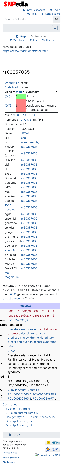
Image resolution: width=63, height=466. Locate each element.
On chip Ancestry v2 (42, 417)
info (10, 346)
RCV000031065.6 (19, 394)
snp (23, 137)
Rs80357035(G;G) (20, 320)
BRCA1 (24, 133)
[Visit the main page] (16, 3)
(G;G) (8, 96)
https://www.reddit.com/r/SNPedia (25, 51)
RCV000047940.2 (44, 394)
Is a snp (10, 408)
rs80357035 (29, 146)
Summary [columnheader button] (32, 91)
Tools (15, 434)
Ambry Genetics (28, 389)
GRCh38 (25, 119)
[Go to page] (56, 19)
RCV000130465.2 (19, 398)
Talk (34, 13)
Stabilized (11, 87)
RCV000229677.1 (44, 398)
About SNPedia (11, 457)
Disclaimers (9, 462)
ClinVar (25, 306)
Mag (19, 91)
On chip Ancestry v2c (20, 421)
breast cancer (12, 298)
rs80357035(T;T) (24, 115)
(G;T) (8, 105)
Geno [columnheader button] (8, 91)
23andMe (11, 250)
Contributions (52, 13)
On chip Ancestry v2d (20, 425)
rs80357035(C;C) (19, 311)
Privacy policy (10, 452)
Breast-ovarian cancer (22, 329)
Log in (56, 9)
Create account (36, 9)
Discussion (41, 36)
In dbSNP (25, 408)
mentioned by (30, 142)
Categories (10, 404)
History (50, 39)
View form (18, 39)
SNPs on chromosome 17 (22, 412)
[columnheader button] (21, 91)
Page (23, 36)
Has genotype (15, 417)
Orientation (12, 82)
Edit (35, 39)
